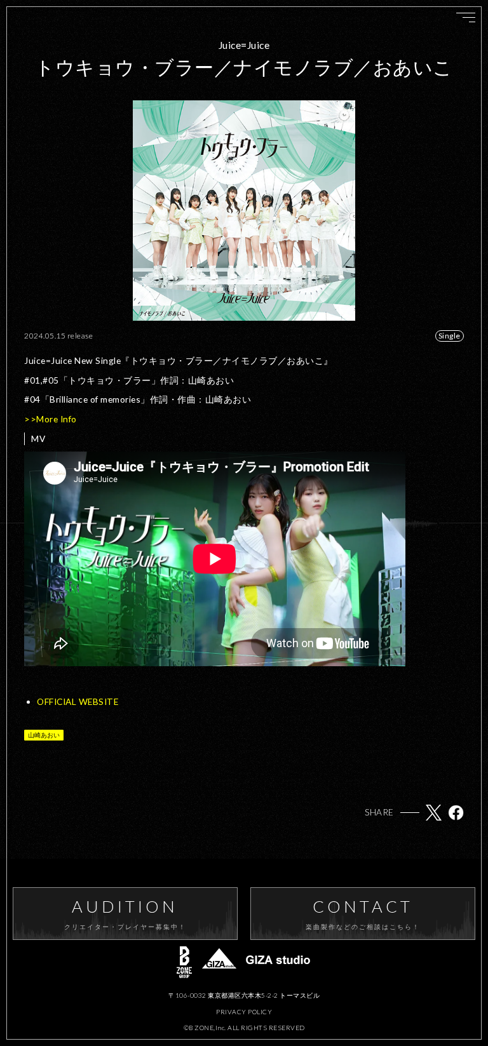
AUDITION (125, 913)
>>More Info (50, 418)
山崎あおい (44, 735)
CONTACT (363, 913)
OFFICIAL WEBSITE (77, 701)
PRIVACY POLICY (244, 1012)
